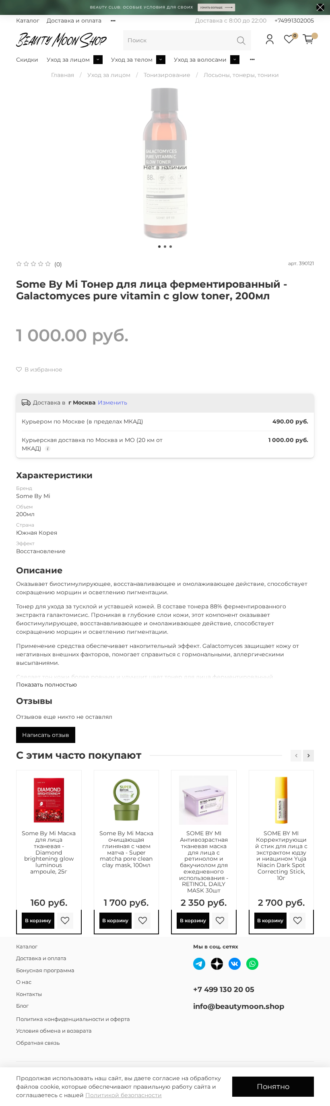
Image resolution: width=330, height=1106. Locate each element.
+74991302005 (294, 20)
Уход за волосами (200, 59)
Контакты (29, 994)
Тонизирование (167, 75)
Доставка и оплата (74, 20)
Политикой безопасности (123, 1095)
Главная (62, 75)
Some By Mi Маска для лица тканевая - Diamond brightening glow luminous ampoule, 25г (49, 852)
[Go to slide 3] (170, 246)
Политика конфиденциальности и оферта (73, 1019)
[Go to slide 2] (165, 246)
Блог (22, 1006)
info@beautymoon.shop (238, 1006)
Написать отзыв (45, 735)
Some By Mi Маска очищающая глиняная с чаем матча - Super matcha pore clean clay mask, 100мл (126, 849)
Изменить (112, 402)
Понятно (273, 1086)
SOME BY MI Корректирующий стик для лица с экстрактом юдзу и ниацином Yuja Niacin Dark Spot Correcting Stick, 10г (281, 855)
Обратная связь (38, 1043)
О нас (23, 982)
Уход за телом (132, 59)
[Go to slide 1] (159, 246)
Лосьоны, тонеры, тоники (241, 75)
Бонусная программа (45, 970)
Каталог (27, 20)
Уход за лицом (68, 59)
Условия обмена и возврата (54, 1031)
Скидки (27, 59)
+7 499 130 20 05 (223, 989)
